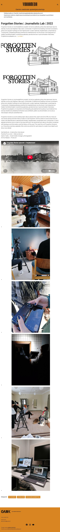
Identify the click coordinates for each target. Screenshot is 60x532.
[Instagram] (30, 524)
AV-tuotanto (12, 497)
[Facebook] (26, 524)
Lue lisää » (20, 36)
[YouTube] (33, 524)
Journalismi (21, 497)
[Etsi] (57, 4)
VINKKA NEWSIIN (12, 527)
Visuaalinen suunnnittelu (33, 497)
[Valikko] (1, 4)
